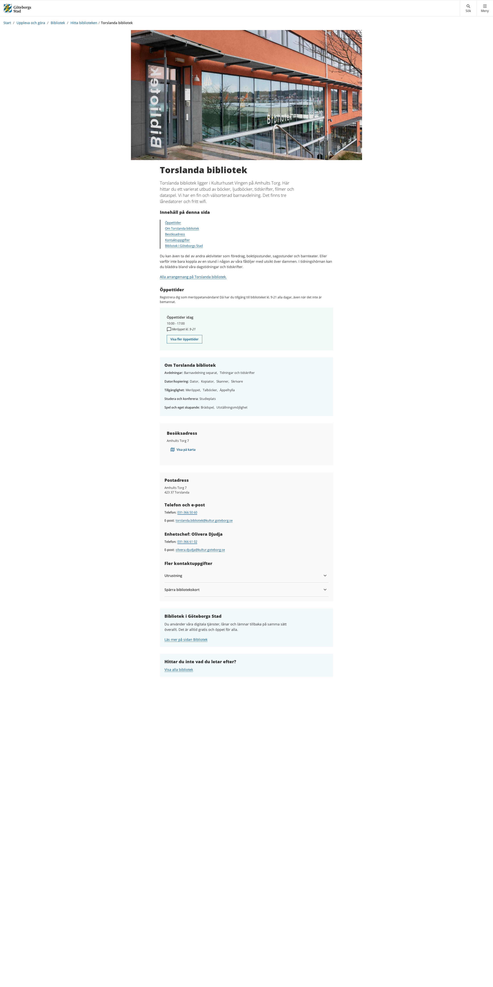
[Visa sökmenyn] (468, 8)
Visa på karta (186, 449)
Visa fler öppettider (184, 339)
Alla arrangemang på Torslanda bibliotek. (193, 276)
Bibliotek (58, 22)
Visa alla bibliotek (178, 669)
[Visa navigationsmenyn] (485, 8)
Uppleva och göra (31, 22)
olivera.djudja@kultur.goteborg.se (200, 550)
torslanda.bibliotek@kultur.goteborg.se (204, 520)
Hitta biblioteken (83, 22)
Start (7, 22)
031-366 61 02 (187, 542)
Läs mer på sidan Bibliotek (185, 639)
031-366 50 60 (187, 512)
